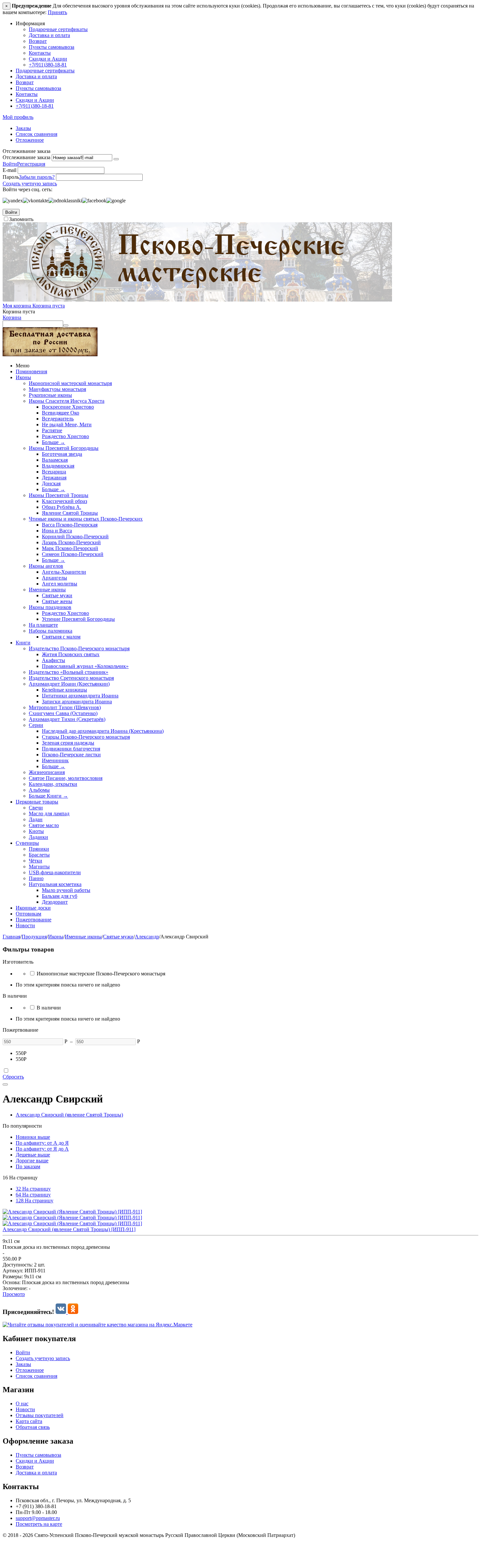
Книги (23, 642)
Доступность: (18, 1264)
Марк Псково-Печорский (70, 548)
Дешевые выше (33, 1154)
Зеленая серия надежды (68, 743)
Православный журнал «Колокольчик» (85, 666)
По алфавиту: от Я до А (42, 1149)
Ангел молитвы (59, 583)
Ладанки (38, 837)
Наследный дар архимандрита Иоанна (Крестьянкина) (103, 731)
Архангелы (54, 578)
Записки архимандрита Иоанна (77, 701)
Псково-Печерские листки (71, 754)
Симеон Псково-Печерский (72, 554)
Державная (54, 477)
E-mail (9, 170)
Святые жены (57, 601)
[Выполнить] (116, 159)
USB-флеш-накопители (55, 872)
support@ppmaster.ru (38, 1518)
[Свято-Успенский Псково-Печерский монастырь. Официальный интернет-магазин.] (197, 300)
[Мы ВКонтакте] (62, 1311)
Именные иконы (47, 589)
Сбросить (13, 1077)
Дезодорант (55, 902)
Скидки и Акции (48, 59)
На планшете (43, 625)
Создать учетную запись (30, 183)
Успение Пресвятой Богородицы (78, 619)
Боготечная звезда (62, 454)
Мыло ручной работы (66, 890)
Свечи (36, 807)
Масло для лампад (49, 813)
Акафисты (53, 660)
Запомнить (21, 219)
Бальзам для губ (59, 896)
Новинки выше (33, 1137)
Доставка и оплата (49, 35)
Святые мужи (57, 595)
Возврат (38, 41)
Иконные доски (33, 908)
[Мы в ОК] (73, 1311)
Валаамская (55, 460)
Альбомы (39, 790)
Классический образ (64, 501)
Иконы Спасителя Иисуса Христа (66, 401)
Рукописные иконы (50, 395)
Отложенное (30, 140)
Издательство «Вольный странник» (68, 672)
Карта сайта (29, 1421)
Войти (10, 164)
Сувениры (27, 843)
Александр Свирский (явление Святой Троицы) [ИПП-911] (69, 1229)
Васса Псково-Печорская (70, 524)
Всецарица (54, 471)
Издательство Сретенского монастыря (71, 678)
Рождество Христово (65, 436)
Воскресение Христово (68, 407)
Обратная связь (33, 1427)
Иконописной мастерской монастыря (70, 383)
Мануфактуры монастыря (57, 389)
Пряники (39, 849)
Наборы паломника (50, 631)
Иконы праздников (50, 607)
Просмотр (14, 1294)
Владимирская (58, 466)
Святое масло (44, 825)
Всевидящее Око (60, 413)
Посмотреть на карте (39, 1524)
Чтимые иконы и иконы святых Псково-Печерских (86, 519)
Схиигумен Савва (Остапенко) (63, 713)
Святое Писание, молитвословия (65, 778)
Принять (57, 12)
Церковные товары (37, 801)
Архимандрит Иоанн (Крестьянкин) (69, 684)
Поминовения (31, 371)
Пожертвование (33, 919)
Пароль (11, 177)
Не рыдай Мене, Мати (67, 424)
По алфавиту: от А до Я (42, 1143)
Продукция (34, 936)
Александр (147, 936)
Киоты (36, 831)
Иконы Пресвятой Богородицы (63, 448)
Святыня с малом (61, 636)
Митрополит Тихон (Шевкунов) (65, 707)
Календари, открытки (53, 784)
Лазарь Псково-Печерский (71, 542)
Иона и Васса (57, 530)
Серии (36, 725)
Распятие (52, 430)
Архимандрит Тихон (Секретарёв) (67, 719)
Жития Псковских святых (70, 654)
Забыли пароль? (37, 177)
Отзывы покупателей (39, 1415)
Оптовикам (28, 913)
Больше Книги (48, 796)
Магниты (39, 866)
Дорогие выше (32, 1160)
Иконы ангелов (46, 566)
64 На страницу (33, 1194)
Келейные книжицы (64, 690)
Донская (51, 483)
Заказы (23, 128)
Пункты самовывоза (51, 47)
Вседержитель (58, 418)
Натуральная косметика (55, 884)
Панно (36, 878)
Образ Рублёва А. (61, 507)
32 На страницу (33, 1189)
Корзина (12, 317)
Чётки (35, 860)
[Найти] (65, 325)
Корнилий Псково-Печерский (75, 536)
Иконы (23, 377)
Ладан (36, 819)
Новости (25, 925)
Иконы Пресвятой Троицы (58, 495)
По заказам (28, 1166)
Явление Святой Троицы (70, 513)
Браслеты (39, 855)
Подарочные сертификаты (58, 29)
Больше (53, 442)
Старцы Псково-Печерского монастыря (86, 737)
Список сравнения (36, 134)
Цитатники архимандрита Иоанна (80, 695)
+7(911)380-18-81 (48, 64)
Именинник (55, 760)
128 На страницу (34, 1200)
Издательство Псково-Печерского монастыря (79, 648)
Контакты (40, 53)
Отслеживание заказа (26, 157)
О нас (22, 1403)
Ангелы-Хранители (64, 572)
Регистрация (31, 164)
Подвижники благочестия (71, 748)
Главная (11, 936)
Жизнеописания (47, 772)
